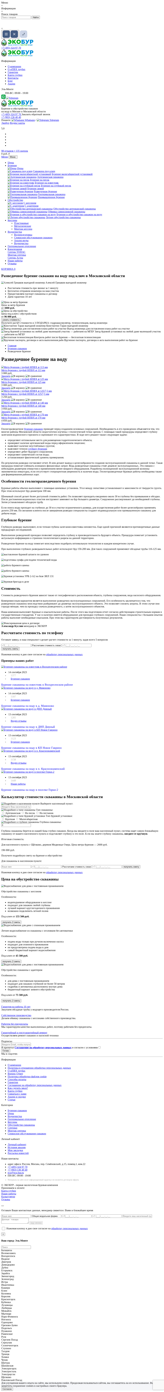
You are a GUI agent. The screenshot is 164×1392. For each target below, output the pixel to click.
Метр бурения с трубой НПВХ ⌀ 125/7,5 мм (25, 394)
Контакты (13, 78)
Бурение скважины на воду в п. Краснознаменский (33, 768)
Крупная (10, 819)
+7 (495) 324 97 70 (11, 47)
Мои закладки (15, 1150)
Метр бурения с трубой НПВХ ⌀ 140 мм (23, 405)
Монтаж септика (17, 255)
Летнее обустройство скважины (63, 217)
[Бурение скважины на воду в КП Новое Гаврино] (29, 730)
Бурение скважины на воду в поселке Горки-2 (29, 789)
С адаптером (31, 205)
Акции (11, 83)
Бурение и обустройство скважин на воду (79, 214)
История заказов (17, 1147)
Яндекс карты (17, 123)
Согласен (7, 1389)
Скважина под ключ (44, 171)
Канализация (15, 249)
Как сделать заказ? (18, 1088)
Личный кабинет (17, 1144)
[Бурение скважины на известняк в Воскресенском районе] (34, 666)
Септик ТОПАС (16, 252)
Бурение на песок (39, 180)
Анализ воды (21, 240)
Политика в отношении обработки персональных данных (39, 1068)
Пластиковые (21, 223)
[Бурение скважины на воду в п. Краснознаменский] (30, 751)
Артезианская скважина (50, 177)
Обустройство (15, 200)
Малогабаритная (28, 819)
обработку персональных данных (64, 654)
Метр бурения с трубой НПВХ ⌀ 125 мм (23, 382)
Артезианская (12, 813)
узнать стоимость (11, 320)
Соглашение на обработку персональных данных (35, 1085)
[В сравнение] (33, 376)
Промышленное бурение (51, 197)
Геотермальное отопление (22, 246)
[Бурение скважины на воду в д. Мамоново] (25, 688)
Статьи (11, 1099)
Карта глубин (15, 75)
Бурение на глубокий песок (56, 185)
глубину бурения (37, 448)
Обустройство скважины (21, 1125)
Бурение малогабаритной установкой (72, 174)
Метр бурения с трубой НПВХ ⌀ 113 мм (23, 370)
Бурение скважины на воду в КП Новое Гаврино (31, 747)
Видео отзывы (18, 721)
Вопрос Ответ (15, 1073)
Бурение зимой (35, 188)
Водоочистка (15, 231)
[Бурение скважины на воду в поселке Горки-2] (27, 772)
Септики (12, 1127)
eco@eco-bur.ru (16, 1172)
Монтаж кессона (23, 229)
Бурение (12, 165)
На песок (30, 813)
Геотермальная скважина (51, 194)
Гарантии (13, 72)
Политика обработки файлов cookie (27, 1076)
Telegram (54, 120)
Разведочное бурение (45, 191)
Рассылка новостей (18, 1153)
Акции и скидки (17, 1096)
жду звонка (36, 1223)
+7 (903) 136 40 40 (11, 117)
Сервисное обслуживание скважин (33, 237)
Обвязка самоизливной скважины (66, 211)
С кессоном (30, 203)
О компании (14, 66)
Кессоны (12, 220)
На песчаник (46, 813)
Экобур (5, 123)
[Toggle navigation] (10, 34)
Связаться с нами (17, 1093)
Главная (12, 345)
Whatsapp (29, 120)
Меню (4, 156)
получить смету (131, 867)
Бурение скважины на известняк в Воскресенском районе (37, 684)
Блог (10, 80)
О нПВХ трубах (16, 69)
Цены (11, 162)
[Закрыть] (2, 1205)
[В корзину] (18, 376)
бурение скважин (33, 429)
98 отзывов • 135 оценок (14, 151)
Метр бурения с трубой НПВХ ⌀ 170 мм (23, 417)
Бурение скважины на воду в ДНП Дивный (28, 726)
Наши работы (15, 260)
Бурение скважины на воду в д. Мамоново (27, 705)
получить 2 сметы (11, 922)
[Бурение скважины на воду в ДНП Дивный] (26, 709)
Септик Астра (15, 257)
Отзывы (12, 263)
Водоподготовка (23, 234)
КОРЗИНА (8, 269)
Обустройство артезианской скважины (74, 208)
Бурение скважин (20, 678)
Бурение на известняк (47, 182)
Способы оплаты (17, 1079)
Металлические (22, 226)
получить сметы (10, 649)
